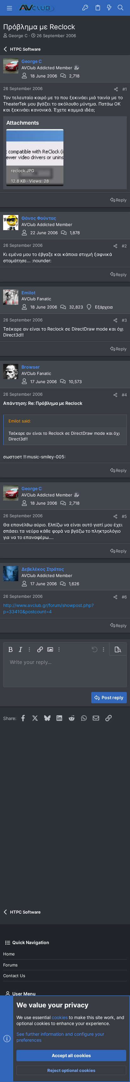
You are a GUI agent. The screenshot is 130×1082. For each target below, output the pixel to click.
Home (9, 953)
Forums (10, 964)
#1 (124, 89)
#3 (124, 320)
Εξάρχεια (104, 306)
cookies (60, 1017)
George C (18, 35)
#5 (124, 516)
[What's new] (109, 7)
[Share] (116, 89)
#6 (124, 596)
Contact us (14, 975)
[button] (9, 8)
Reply (121, 199)
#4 (124, 394)
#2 (124, 245)
